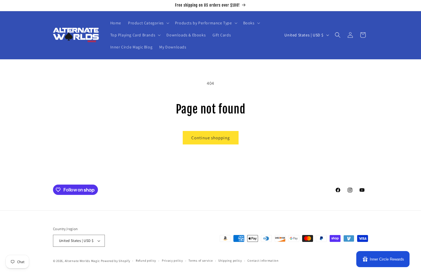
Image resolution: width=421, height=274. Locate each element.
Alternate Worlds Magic (82, 261)
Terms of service (200, 261)
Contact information (262, 261)
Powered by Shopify (115, 261)
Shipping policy (230, 261)
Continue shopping (210, 137)
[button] (148, 23)
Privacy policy (172, 261)
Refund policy (146, 261)
